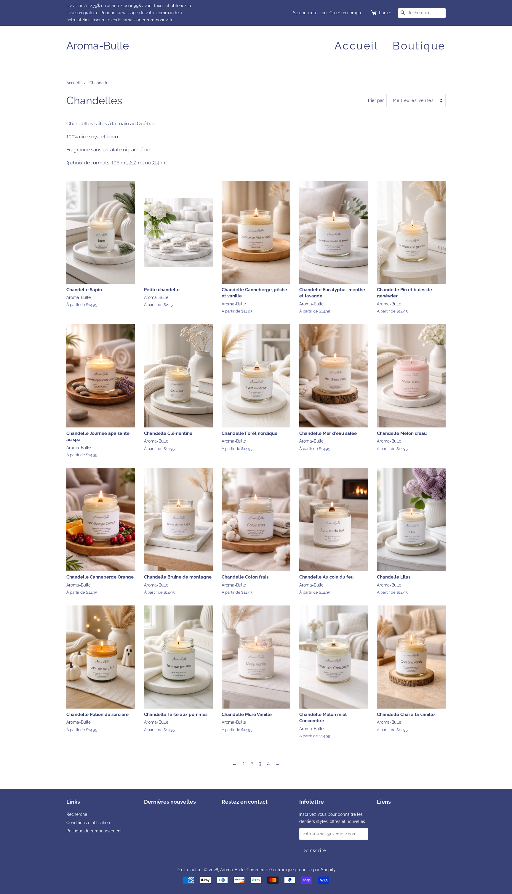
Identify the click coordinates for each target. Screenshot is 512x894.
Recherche (76, 814)
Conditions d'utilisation (88, 822)
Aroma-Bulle (97, 45)
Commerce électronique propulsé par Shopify (291, 869)
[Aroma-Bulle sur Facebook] (225, 815)
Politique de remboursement (94, 830)
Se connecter (306, 12)
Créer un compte (345, 12)
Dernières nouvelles (170, 802)
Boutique (419, 45)
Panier (385, 12)
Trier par (375, 100)
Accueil (356, 45)
